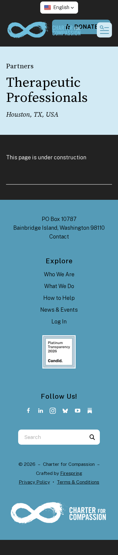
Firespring (71, 473)
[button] (59, 7)
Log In (59, 321)
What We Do (59, 286)
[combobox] (51, 437)
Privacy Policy (34, 482)
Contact (59, 236)
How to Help (59, 298)
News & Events (59, 310)
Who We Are (59, 274)
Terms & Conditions (78, 482)
